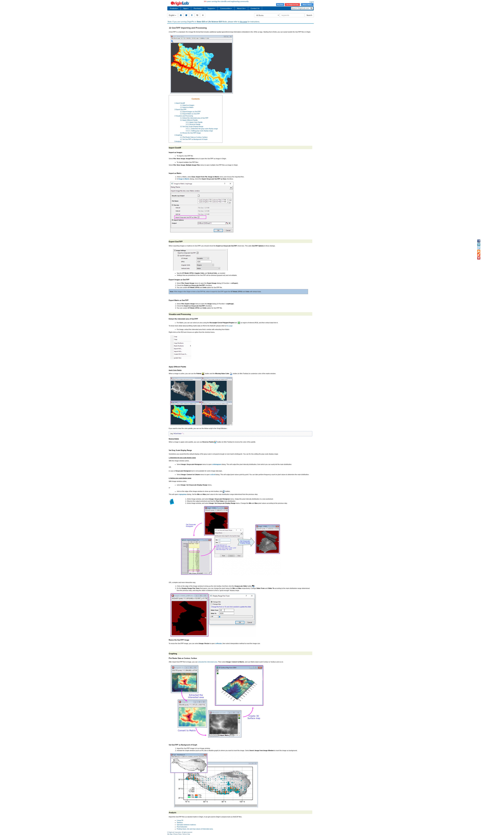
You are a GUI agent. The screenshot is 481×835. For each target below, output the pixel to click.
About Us (240, 8)
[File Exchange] (478, 254)
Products (173, 8)
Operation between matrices (186, 825)
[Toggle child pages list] (202, 15)
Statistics (180, 822)
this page (243, 21)
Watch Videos (307, 4)
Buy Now (280, 4)
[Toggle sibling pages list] (197, 15)
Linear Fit (180, 820)
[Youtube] (478, 258)
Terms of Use (186, 834)
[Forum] (478, 251)
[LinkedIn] (478, 244)
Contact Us (255, 8)
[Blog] (478, 247)
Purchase (197, 8)
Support (211, 8)
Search (309, 15)
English (172, 15)
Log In (312, 2)
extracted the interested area (207, 662)
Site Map (169, 834)
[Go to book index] (186, 15)
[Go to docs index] (180, 15)
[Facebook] (478, 241)
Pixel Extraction (182, 827)
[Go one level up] (191, 15)
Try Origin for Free (292, 4)
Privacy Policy (177, 834)
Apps (185, 8)
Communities (225, 8)
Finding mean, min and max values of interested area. (195, 829)
